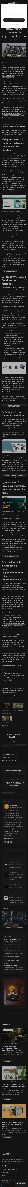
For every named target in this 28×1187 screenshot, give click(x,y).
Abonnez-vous (19, 20)
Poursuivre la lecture (14, 24)
